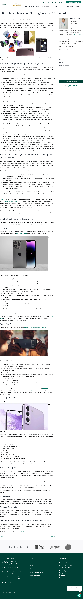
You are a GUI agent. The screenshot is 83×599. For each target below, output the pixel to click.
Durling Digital (12, 592)
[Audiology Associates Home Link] (12, 5)
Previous (3, 536)
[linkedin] (7, 582)
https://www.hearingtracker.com (28, 531)
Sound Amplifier (34, 390)
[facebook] (2, 582)
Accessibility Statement (27, 590)
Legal (20, 590)
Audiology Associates (25, 19)
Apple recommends (31, 311)
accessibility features (21, 233)
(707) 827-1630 (72, 86)
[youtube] (5, 582)
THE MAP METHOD (76, 34)
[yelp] (10, 582)
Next (52, 536)
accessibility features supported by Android (35, 327)
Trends (1, 199)
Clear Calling (45, 388)
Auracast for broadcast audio (9, 201)
